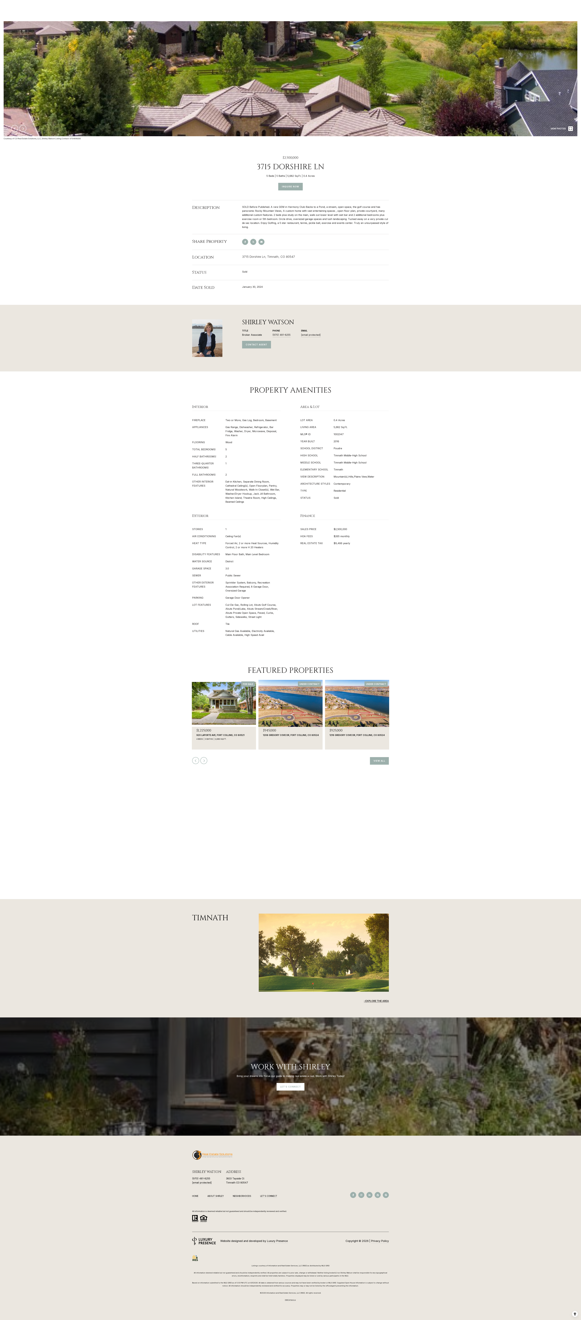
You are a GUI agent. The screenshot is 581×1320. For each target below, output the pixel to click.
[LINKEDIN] (369, 1195)
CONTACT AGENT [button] (256, 344)
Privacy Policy (380, 1241)
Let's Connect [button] (290, 1086)
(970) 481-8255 (281, 334)
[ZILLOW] (378, 1195)
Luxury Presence (277, 1241)
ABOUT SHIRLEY (215, 1196)
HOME (195, 1196)
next (22, 128)
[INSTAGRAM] (361, 1195)
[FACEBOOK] (353, 1195)
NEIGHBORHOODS (242, 1196)
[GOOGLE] (386, 1195)
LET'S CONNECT (268, 1196)
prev (14, 128)
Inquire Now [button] (290, 186)
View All (379, 761)
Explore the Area (377, 1000)
